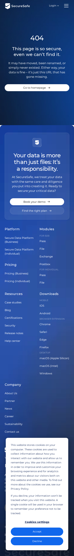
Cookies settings (37, 522)
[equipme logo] (16, 5)
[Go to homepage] (37, 87)
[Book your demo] (37, 201)
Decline (37, 541)
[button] (54, 6)
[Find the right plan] (37, 210)
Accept (37, 531)
